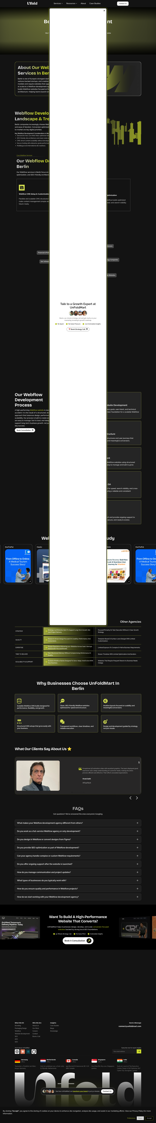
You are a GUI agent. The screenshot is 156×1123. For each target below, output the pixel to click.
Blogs (52, 1028)
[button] (130, 798)
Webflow (18, 1031)
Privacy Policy (137, 1111)
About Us (35, 1025)
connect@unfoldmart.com (130, 1026)
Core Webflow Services (24, 155)
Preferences (131, 1118)
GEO (16, 1042)
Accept (149, 1118)
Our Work (35, 1028)
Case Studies (54, 1025)
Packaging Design (21, 1028)
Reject (140, 1118)
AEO (16, 1039)
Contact (35, 1034)
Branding (18, 1025)
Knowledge (54, 1031)
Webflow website (37, 410)
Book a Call (36, 1036)
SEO (16, 1036)
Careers (35, 1031)
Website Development (22, 1034)
